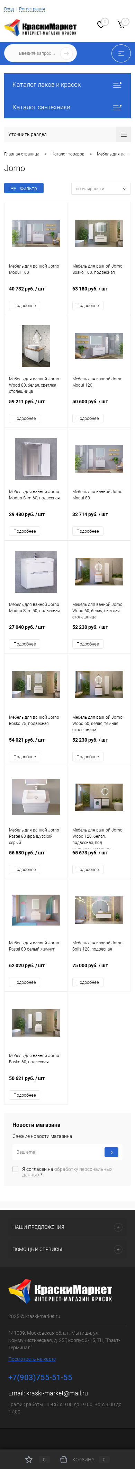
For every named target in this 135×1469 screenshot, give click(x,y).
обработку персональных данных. (67, 1171)
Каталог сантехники (41, 107)
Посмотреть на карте (32, 1359)
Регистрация (32, 8)
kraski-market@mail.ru (57, 1393)
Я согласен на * (67, 1171)
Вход (9, 8)
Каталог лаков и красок (46, 84)
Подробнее (25, 305)
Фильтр (28, 188)
